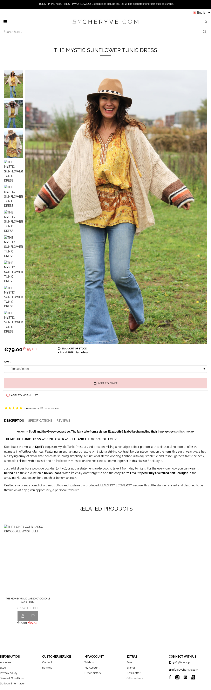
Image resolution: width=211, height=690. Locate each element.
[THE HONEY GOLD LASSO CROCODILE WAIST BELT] (28, 560)
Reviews (63, 420)
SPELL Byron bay (78, 352)
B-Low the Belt (28, 608)
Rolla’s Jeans (52, 473)
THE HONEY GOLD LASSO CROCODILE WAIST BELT (28, 600)
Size (6, 362)
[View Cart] (206, 21)
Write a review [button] (49, 408)
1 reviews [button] (30, 408)
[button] (105, 383)
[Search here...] (204, 32)
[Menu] (5, 21)
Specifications (40, 420)
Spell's (39, 446)
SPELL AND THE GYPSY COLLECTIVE (93, 439)
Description (14, 420)
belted (8, 473)
